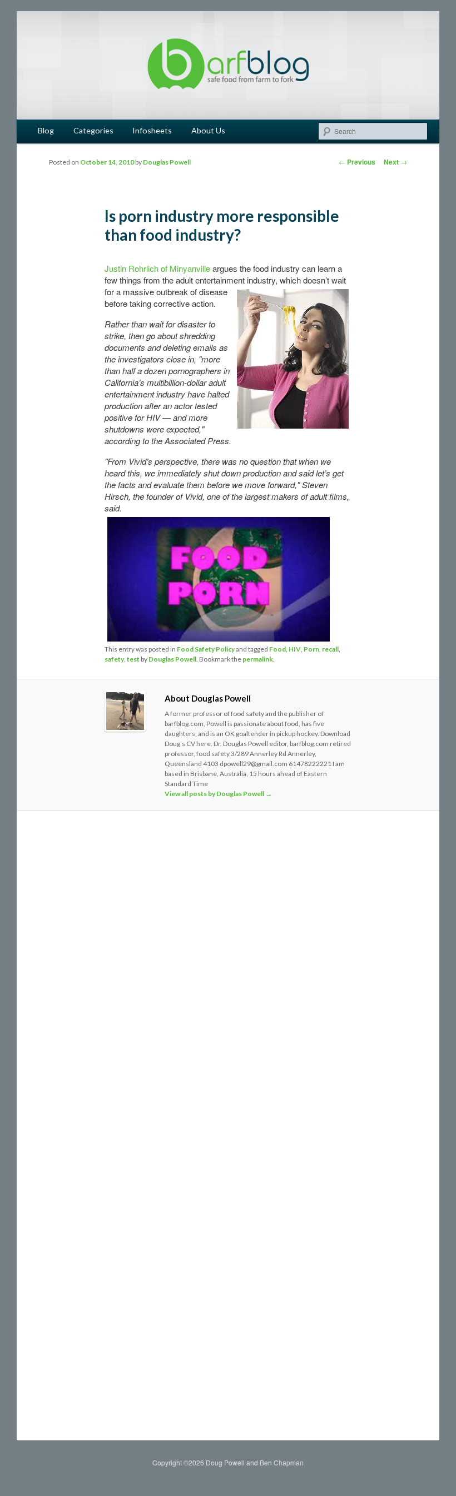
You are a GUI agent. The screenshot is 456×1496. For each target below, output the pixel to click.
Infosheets (152, 130)
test (133, 659)
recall (330, 649)
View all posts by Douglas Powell (218, 793)
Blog (46, 130)
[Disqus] (228, 975)
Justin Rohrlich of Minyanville (157, 268)
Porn (311, 649)
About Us (208, 130)
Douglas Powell (167, 162)
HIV (295, 649)
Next (395, 162)
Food (277, 649)
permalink (257, 659)
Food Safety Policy (206, 649)
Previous (357, 162)
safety (114, 659)
